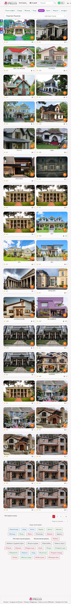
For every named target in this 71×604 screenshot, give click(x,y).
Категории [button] (22, 3)
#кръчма (58, 529)
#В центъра (43, 553)
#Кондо (48, 548)
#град (24, 529)
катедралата (65, 10)
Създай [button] (34, 3)
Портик (41, 10)
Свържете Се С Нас (61, 602)
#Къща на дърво (33, 543)
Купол (48, 10)
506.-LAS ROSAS (19, 68)
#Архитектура (14, 529)
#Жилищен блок (53, 557)
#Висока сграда (26, 557)
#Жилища (12, 534)
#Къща (21, 534)
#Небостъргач (39, 557)
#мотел (49, 529)
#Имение (50, 534)
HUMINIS (52, 374)
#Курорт (40, 529)
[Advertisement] (35, 577)
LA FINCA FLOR (19, 319)
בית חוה (19, 150)
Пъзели (6, 602)
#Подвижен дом (60, 548)
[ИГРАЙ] (32, 37)
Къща (34, 10)
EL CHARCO (52, 319)
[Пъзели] (11, 3)
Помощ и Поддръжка (30, 602)
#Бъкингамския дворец (41, 538)
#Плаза (14, 557)
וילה (52, 234)
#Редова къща (29, 548)
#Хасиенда (39, 534)
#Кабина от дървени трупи (15, 543)
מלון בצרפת (51, 291)
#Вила (30, 534)
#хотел (32, 529)
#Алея (40, 548)
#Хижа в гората (60, 543)
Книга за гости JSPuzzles (46, 602)
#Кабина (55, 538)
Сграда (19, 10)
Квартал (55, 10)
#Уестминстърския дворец (21, 538)
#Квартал (25, 553)
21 (66, 516)
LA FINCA (52, 68)
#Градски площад (56, 553)
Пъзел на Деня (10, 10)
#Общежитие (13, 553)
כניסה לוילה (19, 179)
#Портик (8, 548)
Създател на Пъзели (16, 602)
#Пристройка (46, 543)
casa (51, 150)
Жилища (27, 10)
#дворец (59, 534)
